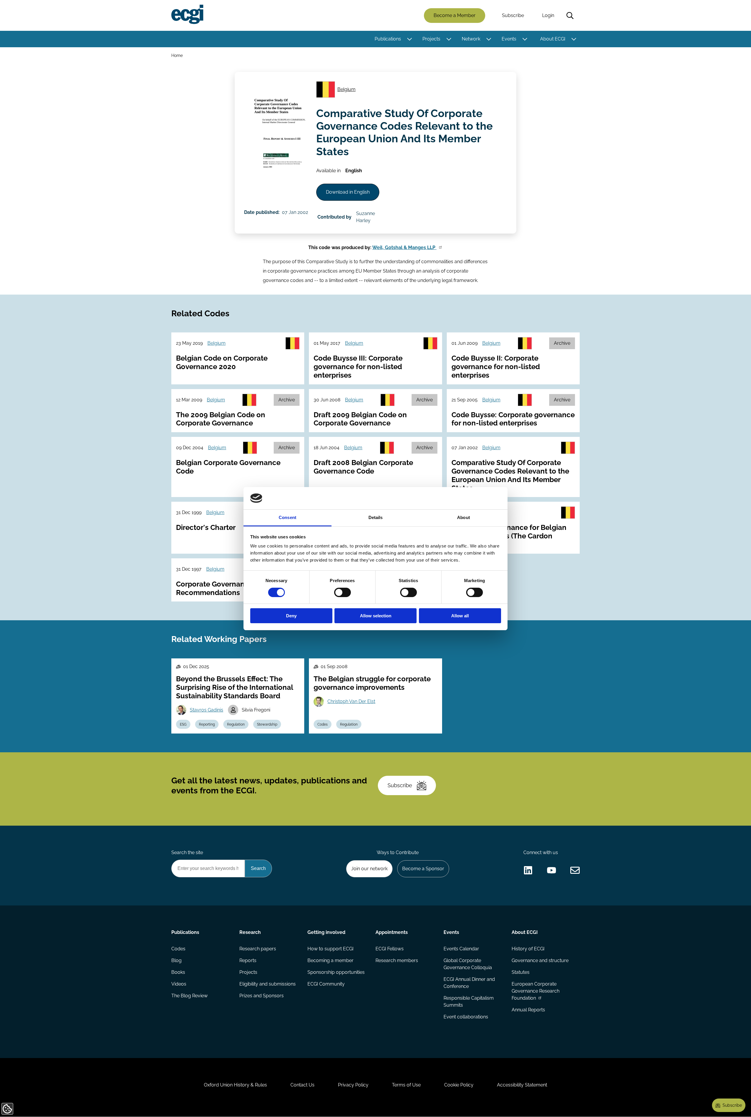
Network (471, 39)
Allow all (460, 615)
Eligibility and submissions (267, 984)
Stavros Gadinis (206, 710)
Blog (176, 960)
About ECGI (552, 39)
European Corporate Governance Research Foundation (535, 991)
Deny (291, 615)
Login (548, 15)
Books (178, 972)
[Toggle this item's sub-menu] (409, 39)
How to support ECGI (330, 949)
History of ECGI (528, 949)
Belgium (346, 89)
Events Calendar (461, 949)
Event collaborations (466, 1017)
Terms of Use (406, 1085)
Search (570, 15)
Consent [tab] (287, 517)
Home (177, 55)
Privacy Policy (353, 1085)
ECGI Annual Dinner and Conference (469, 982)
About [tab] (463, 517)
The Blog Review (189, 995)
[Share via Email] (575, 870)
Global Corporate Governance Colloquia (468, 964)
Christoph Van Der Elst (351, 701)
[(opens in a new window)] (528, 870)
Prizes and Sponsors (261, 995)
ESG (183, 724)
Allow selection (375, 615)
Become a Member (455, 15)
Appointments (392, 932)
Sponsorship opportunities (336, 972)
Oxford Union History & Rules (235, 1085)
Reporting (207, 724)
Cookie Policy (458, 1085)
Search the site (187, 852)
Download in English (348, 192)
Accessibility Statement (522, 1085)
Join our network (369, 868)
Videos (178, 984)
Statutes (521, 972)
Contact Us (302, 1085)
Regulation (236, 724)
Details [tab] (375, 517)
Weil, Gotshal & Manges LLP (404, 247)
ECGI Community (326, 984)
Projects (431, 39)
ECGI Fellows (390, 949)
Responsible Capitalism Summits (469, 1001)
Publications (388, 39)
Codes (322, 724)
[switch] (342, 592)
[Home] (187, 14)
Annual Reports (528, 1010)
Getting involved (326, 932)
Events (509, 39)
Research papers (257, 949)
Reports (247, 960)
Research (250, 932)
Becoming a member (330, 960)
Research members (397, 960)
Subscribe (513, 15)
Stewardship (267, 724)
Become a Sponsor (423, 868)
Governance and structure (540, 960)
